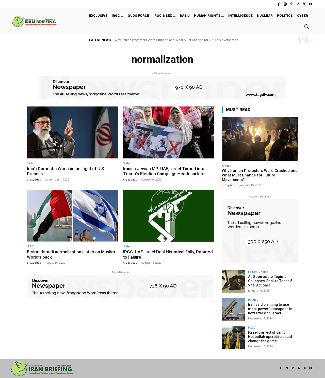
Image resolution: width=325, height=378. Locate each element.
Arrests (227, 165)
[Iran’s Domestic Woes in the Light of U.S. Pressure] (72, 132)
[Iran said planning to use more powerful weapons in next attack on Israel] (233, 309)
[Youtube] (310, 4)
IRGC (30, 246)
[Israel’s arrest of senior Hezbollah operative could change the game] (233, 337)
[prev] (302, 40)
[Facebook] (278, 4)
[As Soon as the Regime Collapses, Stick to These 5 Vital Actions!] (233, 281)
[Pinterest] (291, 4)
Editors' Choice (258, 271)
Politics (253, 299)
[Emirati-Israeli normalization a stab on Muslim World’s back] (72, 216)
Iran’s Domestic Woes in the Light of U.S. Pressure (66, 171)
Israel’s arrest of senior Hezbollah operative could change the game (270, 336)
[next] (310, 40)
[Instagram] (285, 4)
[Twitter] (304, 4)
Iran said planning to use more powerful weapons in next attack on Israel (270, 308)
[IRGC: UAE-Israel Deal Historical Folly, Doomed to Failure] (168, 216)
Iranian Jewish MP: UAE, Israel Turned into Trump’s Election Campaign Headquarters (163, 171)
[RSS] (298, 4)
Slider (31, 163)
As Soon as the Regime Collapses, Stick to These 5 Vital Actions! (270, 281)
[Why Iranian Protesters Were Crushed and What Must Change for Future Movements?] (260, 139)
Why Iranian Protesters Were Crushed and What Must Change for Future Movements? (176, 40)
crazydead (34, 179)
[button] (306, 26)
